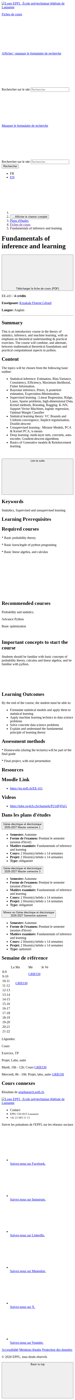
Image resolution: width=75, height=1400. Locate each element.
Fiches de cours (12, 14)
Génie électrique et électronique (22, 826)
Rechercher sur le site (16, 89)
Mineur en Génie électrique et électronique (28, 914)
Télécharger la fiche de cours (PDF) (37, 288)
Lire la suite (38, 460)
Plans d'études (19, 221)
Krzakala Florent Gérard (35, 303)
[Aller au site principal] (41, 212)
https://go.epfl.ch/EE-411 (26, 788)
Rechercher (10, 166)
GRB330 (34, 974)
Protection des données (57, 1350)
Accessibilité (10, 1350)
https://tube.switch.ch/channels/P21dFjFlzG (38, 806)
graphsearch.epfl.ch (31, 1092)
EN (12, 177)
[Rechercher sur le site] (33, 157)
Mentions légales (30, 1350)
